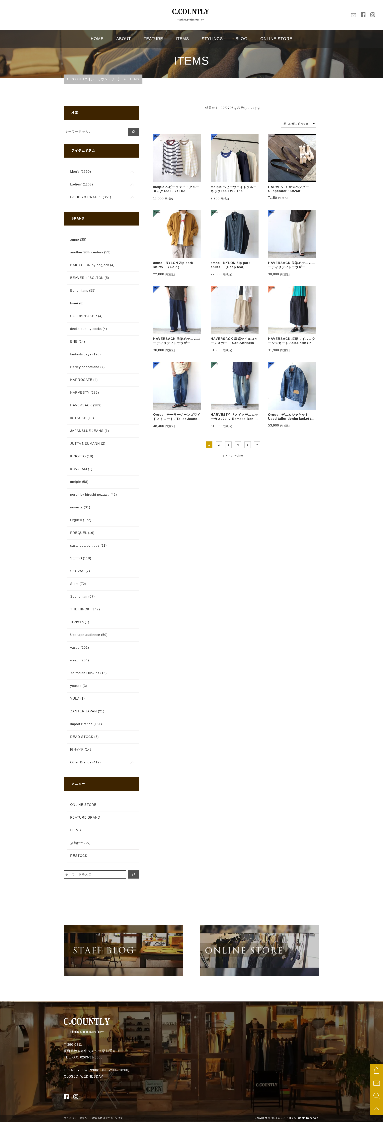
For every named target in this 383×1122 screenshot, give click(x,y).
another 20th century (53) (90, 252)
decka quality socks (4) (88, 329)
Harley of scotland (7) (87, 367)
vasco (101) (79, 647)
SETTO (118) (80, 558)
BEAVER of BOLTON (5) (89, 278)
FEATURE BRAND (85, 817)
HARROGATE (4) (84, 380)
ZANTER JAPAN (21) (87, 711)
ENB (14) (77, 341)
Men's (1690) (80, 171)
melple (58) (79, 482)
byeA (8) (77, 303)
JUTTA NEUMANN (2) (87, 443)
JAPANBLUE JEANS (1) (89, 431)
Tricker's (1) (79, 622)
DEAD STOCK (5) (84, 737)
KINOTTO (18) (81, 456)
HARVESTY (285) (84, 392)
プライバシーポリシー (77, 1118)
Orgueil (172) (80, 520)
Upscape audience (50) (89, 635)
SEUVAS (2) (80, 571)
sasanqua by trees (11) (88, 545)
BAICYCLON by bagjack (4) (92, 265)
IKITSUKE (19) (82, 418)
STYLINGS (212, 38)
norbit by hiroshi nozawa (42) (93, 494)
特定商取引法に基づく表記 (107, 1118)
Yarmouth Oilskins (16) (88, 673)
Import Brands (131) (86, 724)
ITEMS (182, 38)
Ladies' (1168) (81, 184)
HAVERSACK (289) (86, 405)
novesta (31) (80, 507)
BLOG (242, 38)
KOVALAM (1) (81, 469)
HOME (97, 38)
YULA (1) (77, 698)
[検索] (133, 132)
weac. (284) (79, 660)
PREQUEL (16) (82, 533)
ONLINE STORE (276, 38)
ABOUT (123, 38)
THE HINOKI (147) (85, 609)
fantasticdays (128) (85, 354)
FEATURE (153, 38)
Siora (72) (78, 584)
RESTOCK (78, 855)
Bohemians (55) (83, 290)
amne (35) (78, 239)
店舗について (80, 843)
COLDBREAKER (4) (86, 316)
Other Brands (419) (85, 762)
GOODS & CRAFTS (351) (90, 197)
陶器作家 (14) (80, 749)
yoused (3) (78, 686)
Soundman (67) (82, 596)
